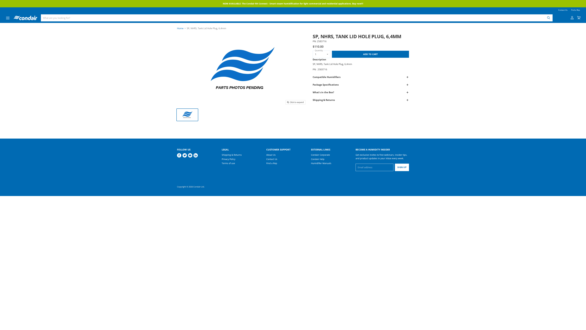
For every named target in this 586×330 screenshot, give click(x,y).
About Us (271, 154)
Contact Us (563, 10)
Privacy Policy (228, 159)
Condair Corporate (320, 154)
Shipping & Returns (232, 154)
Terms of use (228, 163)
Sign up (402, 167)
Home (180, 28)
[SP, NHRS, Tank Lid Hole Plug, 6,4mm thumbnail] (187, 115)
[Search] (548, 17)
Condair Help (317, 159)
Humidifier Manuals (321, 163)
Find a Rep (575, 10)
